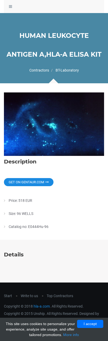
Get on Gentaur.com (26, 182)
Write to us (29, 296)
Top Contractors (60, 296)
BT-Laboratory (67, 70)
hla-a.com (42, 306)
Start (8, 296)
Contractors (39, 70)
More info (71, 335)
